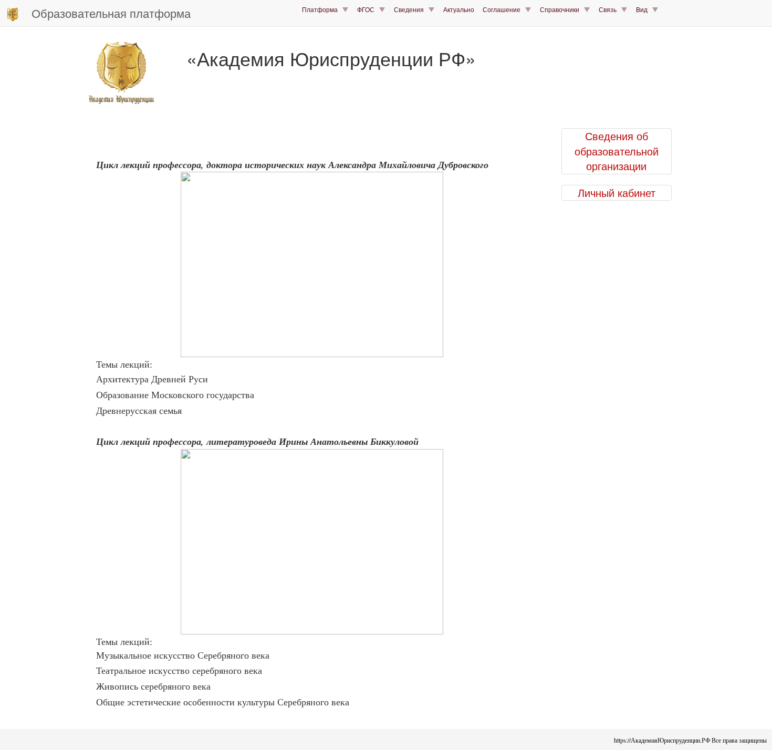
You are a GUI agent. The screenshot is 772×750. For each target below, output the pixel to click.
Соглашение (504, 9)
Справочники (562, 9)
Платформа (322, 9)
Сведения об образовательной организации (617, 151)
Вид (644, 9)
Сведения (411, 9)
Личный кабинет (616, 192)
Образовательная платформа (111, 13)
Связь (610, 9)
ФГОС (368, 9)
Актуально (458, 9)
